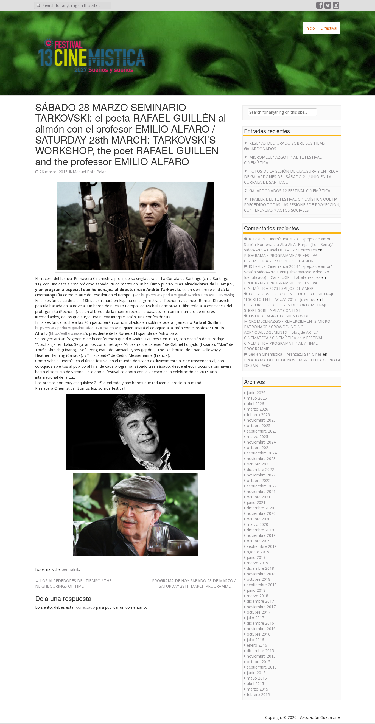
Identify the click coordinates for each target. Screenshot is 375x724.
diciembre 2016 (260, 623)
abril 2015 (255, 683)
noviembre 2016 (261, 628)
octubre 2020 (258, 518)
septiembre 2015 (262, 667)
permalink (70, 569)
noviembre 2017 (261, 606)
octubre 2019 (258, 540)
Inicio (310, 28)
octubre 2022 (258, 480)
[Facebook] (319, 6)
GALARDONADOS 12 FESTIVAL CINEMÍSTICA (289, 190)
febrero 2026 (258, 414)
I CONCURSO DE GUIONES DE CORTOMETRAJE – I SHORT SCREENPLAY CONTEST (288, 305)
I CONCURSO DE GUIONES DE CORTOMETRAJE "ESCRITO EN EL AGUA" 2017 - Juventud (289, 296)
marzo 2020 (257, 524)
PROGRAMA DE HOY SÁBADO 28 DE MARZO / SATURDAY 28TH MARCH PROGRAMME (194, 583)
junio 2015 (256, 672)
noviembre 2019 (261, 535)
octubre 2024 (258, 447)
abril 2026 (255, 403)
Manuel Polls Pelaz (89, 171)
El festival (328, 28)
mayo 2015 (257, 678)
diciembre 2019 (260, 529)
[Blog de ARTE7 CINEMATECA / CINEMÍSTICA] (91, 50)
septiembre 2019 (262, 546)
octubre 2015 (258, 661)
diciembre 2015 (260, 650)
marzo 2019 (257, 562)
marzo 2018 (257, 595)
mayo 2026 (257, 398)
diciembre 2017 (260, 601)
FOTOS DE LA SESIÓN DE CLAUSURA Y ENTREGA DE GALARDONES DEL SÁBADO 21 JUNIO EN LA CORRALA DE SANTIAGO (291, 177)
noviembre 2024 (261, 442)
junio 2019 (256, 557)
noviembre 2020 (261, 513)
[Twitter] (328, 6)
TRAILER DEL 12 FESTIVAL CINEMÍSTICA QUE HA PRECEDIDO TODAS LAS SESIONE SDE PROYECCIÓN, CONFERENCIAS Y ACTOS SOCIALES (292, 205)
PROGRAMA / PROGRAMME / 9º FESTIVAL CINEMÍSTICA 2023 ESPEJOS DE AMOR (282, 258)
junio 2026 (256, 392)
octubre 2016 (258, 634)
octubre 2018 (258, 579)
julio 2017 (255, 617)
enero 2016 (257, 645)
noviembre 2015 (261, 656)
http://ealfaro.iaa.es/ (68, 333)
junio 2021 (256, 502)
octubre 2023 (258, 464)
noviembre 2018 (261, 573)
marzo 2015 (257, 689)
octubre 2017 (258, 612)
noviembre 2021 (261, 491)
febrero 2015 (258, 694)
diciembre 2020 (260, 507)
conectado (85, 607)
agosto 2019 (258, 551)
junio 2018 (256, 590)
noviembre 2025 (261, 420)
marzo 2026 (257, 409)
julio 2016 (255, 639)
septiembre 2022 (262, 486)
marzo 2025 (257, 436)
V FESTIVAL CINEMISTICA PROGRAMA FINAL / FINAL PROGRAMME (283, 343)
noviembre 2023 (261, 458)
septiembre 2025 (262, 431)
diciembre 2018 (260, 568)
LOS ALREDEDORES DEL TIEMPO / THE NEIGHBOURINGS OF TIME (73, 583)
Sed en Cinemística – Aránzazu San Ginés (285, 354)
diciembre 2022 (260, 469)
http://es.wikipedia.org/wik (187, 295)
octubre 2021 (258, 496)
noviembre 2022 (261, 475)
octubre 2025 (258, 425)
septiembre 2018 (262, 584)
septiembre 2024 (262, 453)
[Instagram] (336, 6)
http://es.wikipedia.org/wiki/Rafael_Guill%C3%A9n (78, 327)
